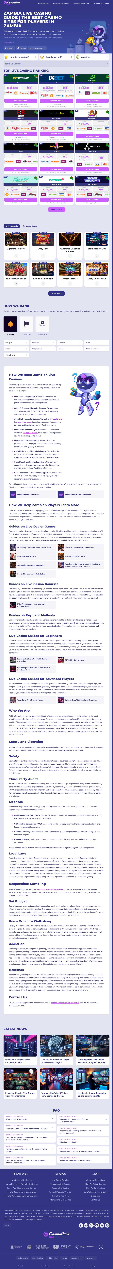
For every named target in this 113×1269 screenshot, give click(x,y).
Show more (55, 209)
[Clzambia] (41, 1253)
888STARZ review (21, 137)
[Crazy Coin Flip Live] (96, 274)
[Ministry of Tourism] (15, 1253)
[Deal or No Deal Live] (43, 274)
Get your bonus (20, 100)
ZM (6, 1231)
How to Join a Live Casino (20, 1186)
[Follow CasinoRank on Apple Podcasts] (106, 1231)
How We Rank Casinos (95, 1194)
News (107, 3)
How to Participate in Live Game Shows (21, 1202)
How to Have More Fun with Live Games (21, 1190)
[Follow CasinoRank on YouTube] (96, 1231)
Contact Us (95, 1206)
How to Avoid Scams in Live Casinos (21, 1194)
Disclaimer (95, 1202)
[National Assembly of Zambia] (28, 1253)
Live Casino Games (61, 3)
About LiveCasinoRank (95, 1186)
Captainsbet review (56, 137)
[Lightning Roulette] (16, 246)
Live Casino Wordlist (60, 1186)
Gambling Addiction (60, 1202)
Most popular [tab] (13, 226)
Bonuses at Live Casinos (60, 1190)
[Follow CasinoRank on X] (90, 1231)
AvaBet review (92, 104)
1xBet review (56, 104)
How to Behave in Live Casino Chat (21, 1198)
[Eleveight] (61, 1253)
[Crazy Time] (43, 246)
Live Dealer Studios (81, 3)
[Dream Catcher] (70, 274)
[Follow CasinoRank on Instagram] (85, 1231)
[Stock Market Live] (96, 246)
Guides (97, 3)
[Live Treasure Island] (16, 274)
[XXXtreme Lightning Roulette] (70, 246)
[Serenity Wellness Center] (84, 1253)
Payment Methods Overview (60, 1198)
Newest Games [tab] (31, 226)
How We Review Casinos (95, 1190)
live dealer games (30, 433)
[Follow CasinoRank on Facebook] (80, 1231)
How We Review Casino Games (95, 1198)
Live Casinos (43, 3)
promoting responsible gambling (50, 889)
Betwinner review (20, 104)
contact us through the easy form (65, 1003)
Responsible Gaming (60, 1194)
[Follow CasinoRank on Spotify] (101, 1231)
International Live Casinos (60, 1206)
